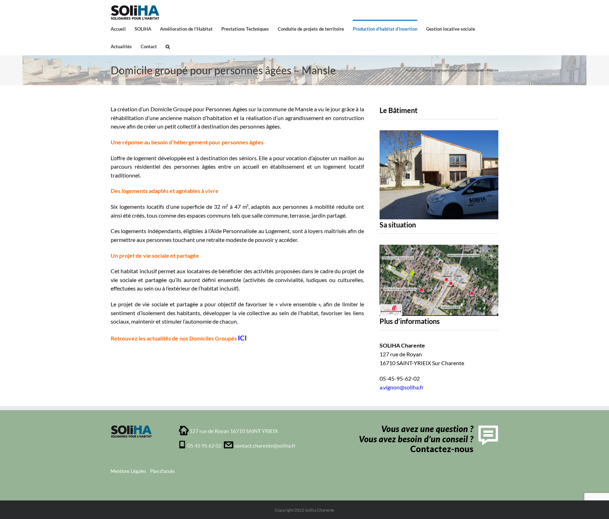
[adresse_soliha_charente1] (237, 427)
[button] (168, 46)
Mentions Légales (128, 471)
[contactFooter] (427, 427)
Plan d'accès (162, 471)
